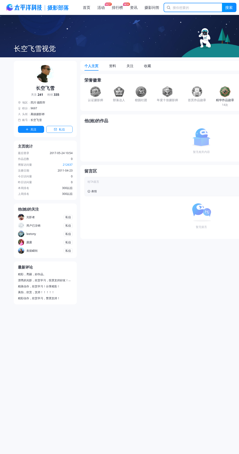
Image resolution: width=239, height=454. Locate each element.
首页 (86, 7)
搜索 (229, 7)
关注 (37, 95)
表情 (94, 191)
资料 (112, 65)
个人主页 (91, 65)
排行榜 (117, 7)
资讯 (133, 7)
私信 (62, 129)
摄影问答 (151, 7)
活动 (101, 7)
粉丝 (53, 95)
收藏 (147, 65)
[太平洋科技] (24, 7)
